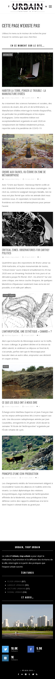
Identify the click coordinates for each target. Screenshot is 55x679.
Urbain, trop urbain (12, 98)
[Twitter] (33, 674)
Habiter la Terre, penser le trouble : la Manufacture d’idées (24, 92)
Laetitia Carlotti (10, 478)
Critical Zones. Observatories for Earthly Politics (25, 251)
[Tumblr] (29, 674)
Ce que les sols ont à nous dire (19, 402)
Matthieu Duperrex (11, 335)
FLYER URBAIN (8, 136)
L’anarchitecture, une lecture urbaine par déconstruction (27, 635)
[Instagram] (26, 674)
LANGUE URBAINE (15, 585)
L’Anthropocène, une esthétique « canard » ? (27, 331)
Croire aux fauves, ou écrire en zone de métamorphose (24, 173)
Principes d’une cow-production (20, 474)
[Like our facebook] (31, 649)
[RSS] (36, 674)
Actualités (7, 54)
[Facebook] (18, 674)
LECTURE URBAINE (16, 588)
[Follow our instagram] (5, 658)
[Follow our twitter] (5, 649)
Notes (5, 366)
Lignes (6, 438)
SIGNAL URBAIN (9, 295)
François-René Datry (12, 179)
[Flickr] (22, 674)
